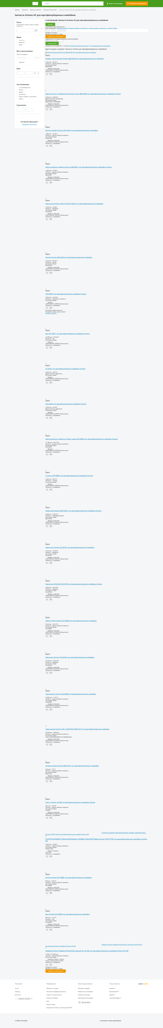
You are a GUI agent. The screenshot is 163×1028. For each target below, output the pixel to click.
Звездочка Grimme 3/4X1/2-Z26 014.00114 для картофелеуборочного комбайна (74, 204)
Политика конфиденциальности (56, 991)
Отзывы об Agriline (52, 998)
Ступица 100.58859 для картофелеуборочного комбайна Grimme (69, 476)
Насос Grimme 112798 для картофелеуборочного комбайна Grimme (70, 802)
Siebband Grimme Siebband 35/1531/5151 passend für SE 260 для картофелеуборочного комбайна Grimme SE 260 (86, 951)
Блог (47, 1001)
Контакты (18, 995)
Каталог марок (50, 1004)
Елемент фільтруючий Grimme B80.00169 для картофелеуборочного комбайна (74, 59)
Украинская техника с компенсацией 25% (59, 1007)
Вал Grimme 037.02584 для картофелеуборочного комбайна (67, 914)
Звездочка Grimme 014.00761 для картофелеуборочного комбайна (69, 547)
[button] (47, 74)
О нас (17, 988)
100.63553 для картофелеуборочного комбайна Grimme (65, 294)
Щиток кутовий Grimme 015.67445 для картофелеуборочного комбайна (71, 130)
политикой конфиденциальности (78, 46)
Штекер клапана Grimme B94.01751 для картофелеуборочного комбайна (72, 766)
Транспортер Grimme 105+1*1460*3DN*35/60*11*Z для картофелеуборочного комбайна (77, 729)
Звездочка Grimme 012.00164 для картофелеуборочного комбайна (69, 657)
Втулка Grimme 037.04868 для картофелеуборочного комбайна (68, 878)
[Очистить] (41, 28)
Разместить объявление (55, 36)
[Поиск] (44, 3)
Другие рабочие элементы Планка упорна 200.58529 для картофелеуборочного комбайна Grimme (81, 439)
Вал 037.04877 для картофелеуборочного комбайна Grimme (67, 334)
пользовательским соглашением (100, 46)
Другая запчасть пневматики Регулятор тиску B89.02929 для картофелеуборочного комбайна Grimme (83, 94)
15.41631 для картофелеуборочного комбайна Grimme (65, 369)
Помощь (17, 991)
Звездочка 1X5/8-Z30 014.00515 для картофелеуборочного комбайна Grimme (73, 584)
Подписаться (52, 43)
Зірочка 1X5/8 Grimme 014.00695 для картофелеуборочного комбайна (71, 621)
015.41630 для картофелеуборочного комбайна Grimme (65, 404)
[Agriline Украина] (22, 3)
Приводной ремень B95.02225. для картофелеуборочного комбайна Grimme (73, 511)
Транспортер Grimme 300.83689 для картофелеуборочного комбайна (70, 694)
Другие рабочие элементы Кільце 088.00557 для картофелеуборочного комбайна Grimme (78, 167)
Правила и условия (52, 988)
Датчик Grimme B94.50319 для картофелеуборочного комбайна (68, 257)
